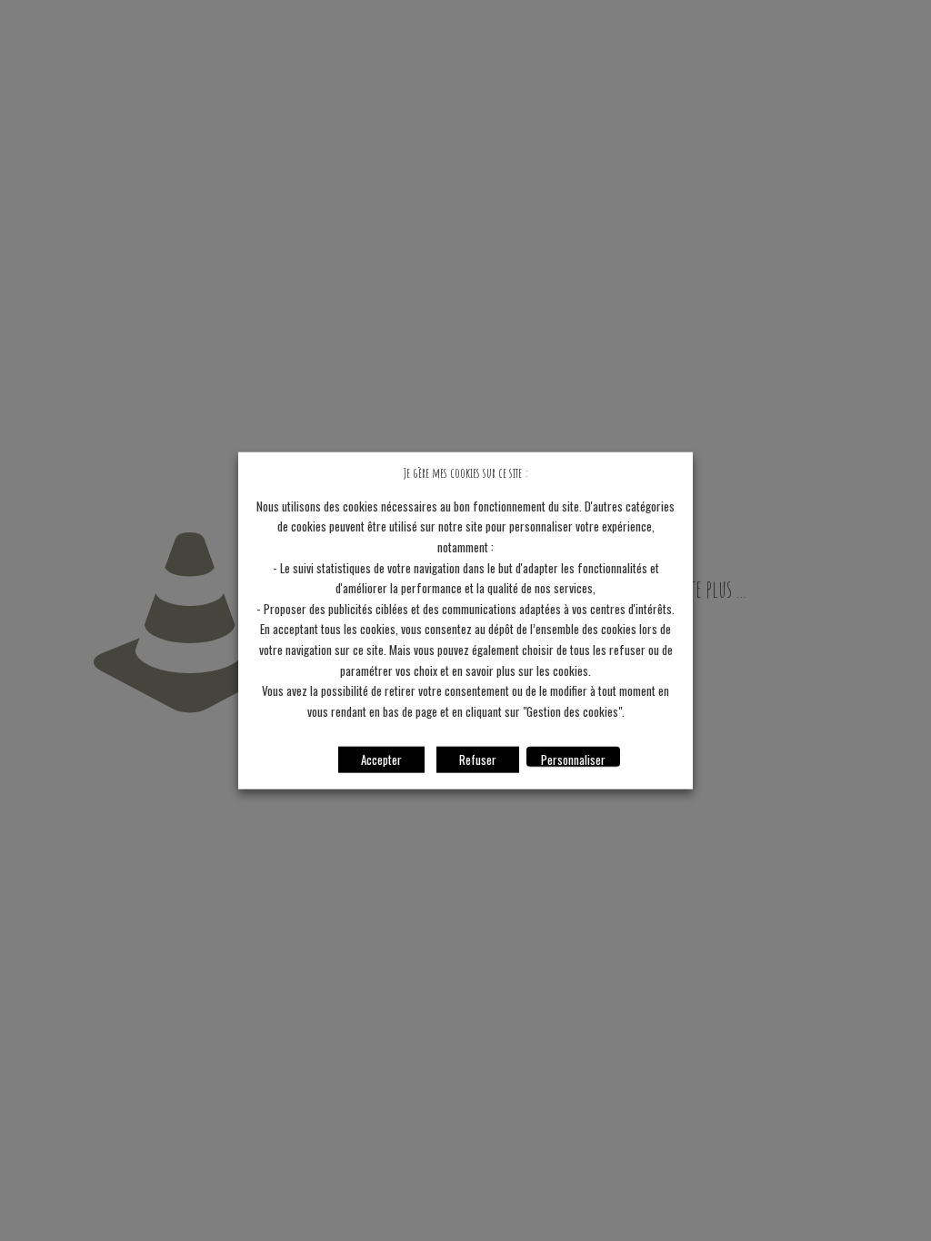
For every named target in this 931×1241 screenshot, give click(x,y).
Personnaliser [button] (573, 758)
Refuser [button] (477, 759)
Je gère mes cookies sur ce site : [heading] (465, 473)
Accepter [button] (381, 759)
